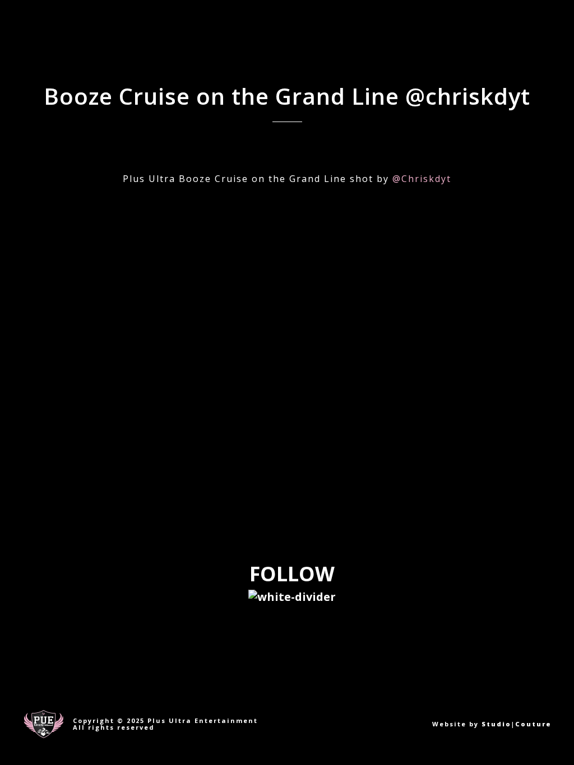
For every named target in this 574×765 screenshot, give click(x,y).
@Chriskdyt (421, 178)
